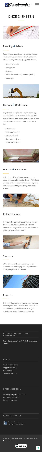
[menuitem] (30, 4)
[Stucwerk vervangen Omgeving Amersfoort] (21, 242)
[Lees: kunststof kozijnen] (5, 423)
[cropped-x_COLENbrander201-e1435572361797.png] (17, 4)
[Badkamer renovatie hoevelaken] (21, 200)
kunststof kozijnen (14, 422)
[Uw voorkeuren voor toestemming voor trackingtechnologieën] (38, 448)
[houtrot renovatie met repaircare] (21, 155)
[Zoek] (30, 4)
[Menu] (36, 4)
